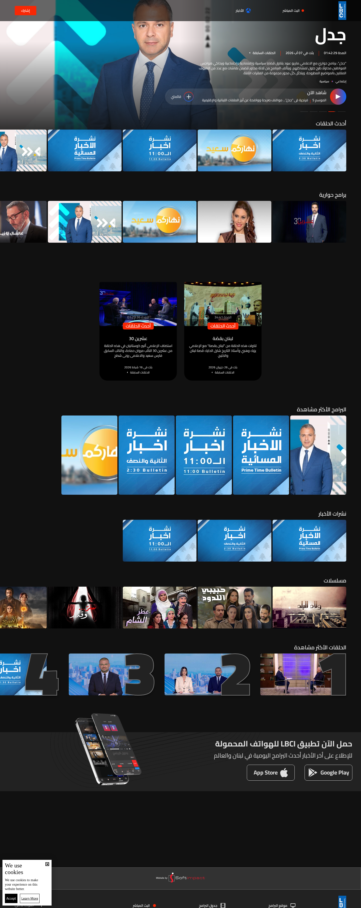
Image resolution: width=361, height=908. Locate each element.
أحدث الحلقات (331, 123)
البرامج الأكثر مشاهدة (321, 409)
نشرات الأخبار (332, 513)
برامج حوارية (332, 195)
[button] (342, 111)
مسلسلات (335, 580)
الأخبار (240, 10)
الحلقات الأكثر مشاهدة (320, 647)
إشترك (25, 10)
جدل (330, 33)
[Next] (6, 150)
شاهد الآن (316, 93)
